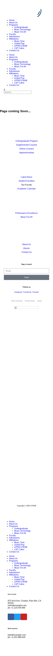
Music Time (19, 41)
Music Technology (22, 29)
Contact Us (14, 50)
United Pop (19, 43)
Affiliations (14, 39)
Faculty (12, 34)
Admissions (14, 36)
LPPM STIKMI (20, 46)
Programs (13, 25)
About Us (13, 22)
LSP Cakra (19, 48)
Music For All (20, 32)
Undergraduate (21, 27)
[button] (26, 89)
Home (12, 20)
